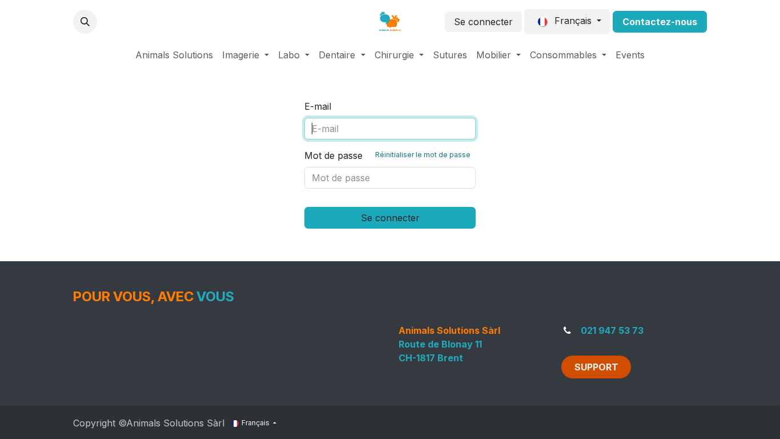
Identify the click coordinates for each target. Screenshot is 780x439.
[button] (85, 22)
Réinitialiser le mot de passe (423, 154)
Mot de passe (387, 155)
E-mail (317, 106)
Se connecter (483, 21)
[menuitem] (174, 54)
